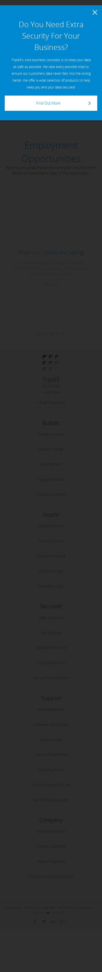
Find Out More (48, 103)
